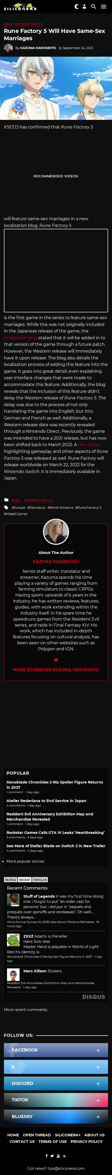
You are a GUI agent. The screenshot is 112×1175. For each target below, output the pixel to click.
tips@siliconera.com (66, 1168)
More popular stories (25, 861)
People (10, 880)
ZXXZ (28, 936)
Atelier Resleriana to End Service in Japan (46, 800)
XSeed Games (16, 514)
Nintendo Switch (29, 23)
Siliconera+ (67, 1135)
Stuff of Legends (39, 896)
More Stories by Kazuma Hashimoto (56, 669)
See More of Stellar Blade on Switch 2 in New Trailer (56, 846)
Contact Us (22, 1141)
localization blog (21, 337)
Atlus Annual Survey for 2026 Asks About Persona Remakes (50, 922)
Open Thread (37, 1135)
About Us (94, 1135)
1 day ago (30, 987)
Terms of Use (53, 1141)
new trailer (89, 444)
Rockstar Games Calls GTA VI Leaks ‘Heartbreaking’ (56, 832)
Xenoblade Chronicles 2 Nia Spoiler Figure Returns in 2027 (49, 956)
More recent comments (25, 1009)
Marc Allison (35, 971)
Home (13, 1135)
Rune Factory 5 (89, 508)
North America (61, 508)
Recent (24, 880)
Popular (40, 880)
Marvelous (37, 508)
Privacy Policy (86, 1141)
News (8, 23)
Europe (19, 508)
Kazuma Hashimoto (38, 48)
